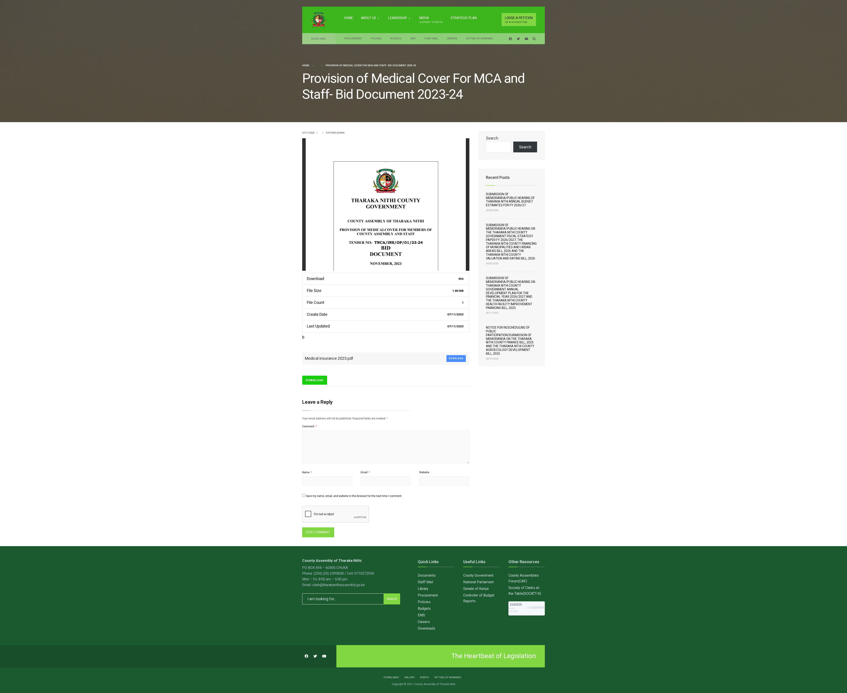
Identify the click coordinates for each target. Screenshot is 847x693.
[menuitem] (370, 17)
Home (348, 18)
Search (492, 138)
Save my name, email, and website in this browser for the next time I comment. (354, 496)
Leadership (397, 18)
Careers (452, 38)
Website (424, 472)
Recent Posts (498, 177)
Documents (427, 575)
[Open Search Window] (534, 39)
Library (423, 589)
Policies (376, 38)
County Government (478, 575)
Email (365, 472)
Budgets (396, 38)
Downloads (426, 628)
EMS (413, 38)
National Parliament (478, 582)
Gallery (409, 677)
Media (431, 20)
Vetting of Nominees (479, 38)
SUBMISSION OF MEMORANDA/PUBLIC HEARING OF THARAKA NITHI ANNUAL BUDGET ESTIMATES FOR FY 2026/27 (510, 199)
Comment (309, 426)
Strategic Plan (464, 18)
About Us (368, 18)
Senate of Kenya (476, 589)
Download (456, 358)
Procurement (353, 38)
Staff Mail (431, 38)
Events (424, 677)
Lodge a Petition (519, 20)
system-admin (335, 132)
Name (307, 472)
